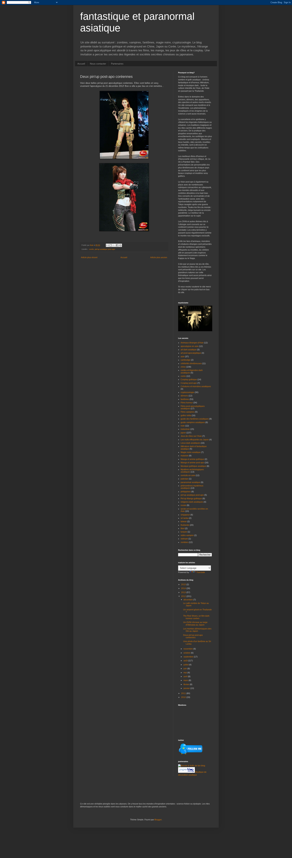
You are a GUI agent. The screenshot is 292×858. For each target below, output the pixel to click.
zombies (184, 542)
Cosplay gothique (189, 379)
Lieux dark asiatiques (190, 443)
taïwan (184, 521)
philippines (186, 491)
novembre (188, 649)
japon (183, 433)
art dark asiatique (189, 349)
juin (185, 668)
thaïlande (185, 525)
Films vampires (187, 412)
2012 (183, 596)
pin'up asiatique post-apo (105, 249)
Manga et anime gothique (192, 459)
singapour (185, 515)
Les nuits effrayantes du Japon (195, 439)
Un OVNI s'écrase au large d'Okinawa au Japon (195, 623)
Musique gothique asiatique (193, 466)
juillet (186, 665)
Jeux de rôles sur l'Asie (191, 436)
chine (183, 367)
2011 (183, 693)
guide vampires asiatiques (193, 422)
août (186, 660)
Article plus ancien (158, 257)
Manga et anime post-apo (192, 462)
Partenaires (117, 63)
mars (186, 680)
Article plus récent (89, 257)
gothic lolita (186, 415)
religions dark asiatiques (192, 502)
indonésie (185, 429)
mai (185, 672)
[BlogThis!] (110, 245)
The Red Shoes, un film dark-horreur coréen (196, 617)
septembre (189, 657)
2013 (183, 592)
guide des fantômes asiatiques (195, 419)
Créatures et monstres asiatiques (196, 386)
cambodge (185, 360)
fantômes (185, 399)
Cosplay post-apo (189, 383)
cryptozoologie (187, 392)
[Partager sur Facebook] (117, 245)
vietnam (184, 539)
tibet (183, 528)
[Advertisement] (119, 791)
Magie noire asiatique (191, 452)
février (187, 684)
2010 (183, 697)
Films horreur (187, 402)
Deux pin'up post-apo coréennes (193, 636)
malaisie (184, 455)
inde (183, 426)
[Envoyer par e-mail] (107, 245)
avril (186, 676)
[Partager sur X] (114, 245)
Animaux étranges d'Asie (192, 343)
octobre (187, 653)
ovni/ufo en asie (188, 475)
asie (183, 356)
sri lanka (184, 518)
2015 (183, 584)
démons (184, 396)
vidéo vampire (187, 535)
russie (183, 505)
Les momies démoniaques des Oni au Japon (197, 630)
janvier (187, 688)
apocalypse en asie (190, 346)
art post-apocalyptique (191, 353)
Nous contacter (98, 63)
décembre (188, 600)
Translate (200, 572)
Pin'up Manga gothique (191, 498)
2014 (183, 588)
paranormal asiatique (190, 482)
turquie (184, 532)
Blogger (158, 819)
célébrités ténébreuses (191, 363)
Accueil (81, 63)
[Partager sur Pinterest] (120, 245)
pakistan (184, 479)
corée (91, 249)
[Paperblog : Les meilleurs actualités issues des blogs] (186, 772)
